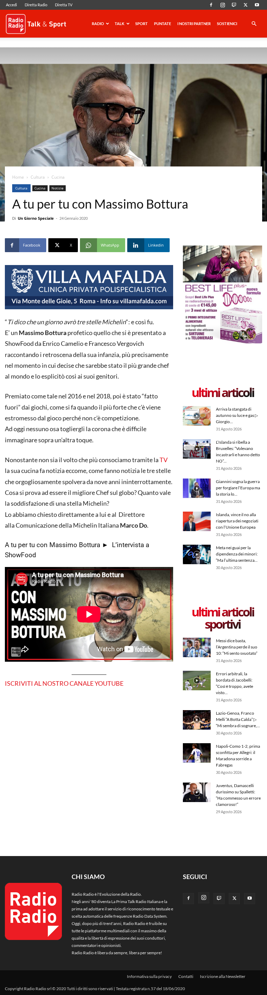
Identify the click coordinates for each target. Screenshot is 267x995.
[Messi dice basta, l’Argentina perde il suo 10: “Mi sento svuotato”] (197, 647)
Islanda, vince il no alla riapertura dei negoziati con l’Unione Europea (237, 521)
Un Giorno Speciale (36, 218)
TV (163, 460)
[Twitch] (234, 5)
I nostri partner (194, 23)
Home (18, 177)
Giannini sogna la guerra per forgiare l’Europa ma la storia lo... (238, 488)
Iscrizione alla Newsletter (222, 976)
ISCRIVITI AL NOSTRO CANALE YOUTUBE (64, 683)
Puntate (162, 23)
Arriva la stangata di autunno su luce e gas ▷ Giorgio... (237, 415)
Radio (98, 23)
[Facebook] (211, 5)
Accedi (11, 4)
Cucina (40, 188)
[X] (245, 5)
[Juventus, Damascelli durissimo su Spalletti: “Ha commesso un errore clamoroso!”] (197, 792)
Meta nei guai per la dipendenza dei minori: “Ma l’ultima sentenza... (237, 554)
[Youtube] (257, 5)
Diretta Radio (36, 4)
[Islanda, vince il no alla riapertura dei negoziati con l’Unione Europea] (197, 521)
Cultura (38, 177)
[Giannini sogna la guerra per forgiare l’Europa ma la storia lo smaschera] (197, 488)
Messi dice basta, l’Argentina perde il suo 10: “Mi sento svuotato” (236, 647)
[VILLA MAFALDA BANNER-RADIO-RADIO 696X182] (89, 287)
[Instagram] (222, 5)
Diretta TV (63, 4)
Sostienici (227, 23)
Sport (141, 23)
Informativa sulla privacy (149, 976)
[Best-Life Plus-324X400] (222, 342)
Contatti (185, 976)
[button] (253, 24)
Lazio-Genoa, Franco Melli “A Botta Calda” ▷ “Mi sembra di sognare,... (238, 719)
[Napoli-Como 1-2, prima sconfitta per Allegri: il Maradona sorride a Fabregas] (197, 752)
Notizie (57, 188)
